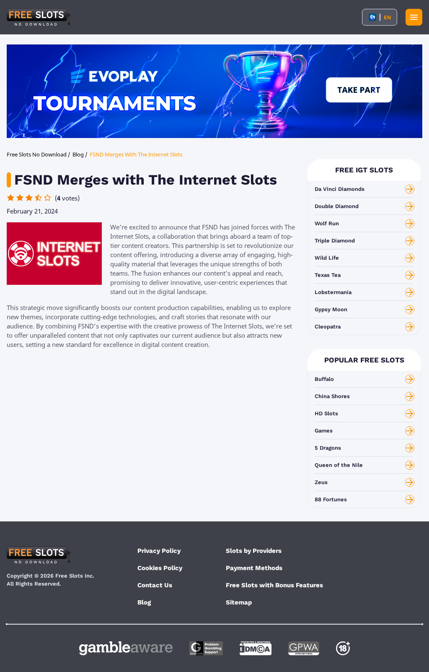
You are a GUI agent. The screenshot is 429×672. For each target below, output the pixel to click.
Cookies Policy (159, 568)
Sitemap (239, 602)
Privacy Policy (159, 551)
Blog (144, 602)
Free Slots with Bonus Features (274, 585)
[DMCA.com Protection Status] (255, 648)
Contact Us (154, 585)
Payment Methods (254, 568)
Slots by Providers (254, 551)
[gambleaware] (126, 648)
